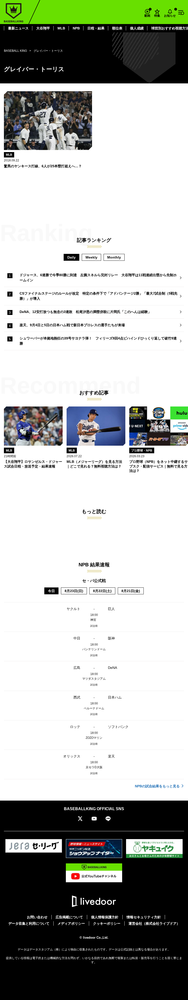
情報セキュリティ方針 (144, 917)
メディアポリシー (71, 923)
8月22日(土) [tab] (102, 591)
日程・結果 (96, 28)
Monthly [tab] (114, 257)
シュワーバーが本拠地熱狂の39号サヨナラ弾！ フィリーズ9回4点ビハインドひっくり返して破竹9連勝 (98, 340)
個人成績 (137, 28)
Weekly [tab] (91, 257)
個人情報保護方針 (104, 917)
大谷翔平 (43, 28)
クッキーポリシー (106, 923)
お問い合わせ (37, 917)
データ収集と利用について (28, 923)
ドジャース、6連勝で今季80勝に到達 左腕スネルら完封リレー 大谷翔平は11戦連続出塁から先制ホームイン (98, 277)
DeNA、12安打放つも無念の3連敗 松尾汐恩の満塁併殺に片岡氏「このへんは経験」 (85, 312)
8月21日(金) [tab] (130, 591)
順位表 (117, 28)
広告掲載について (69, 917)
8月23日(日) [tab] (74, 591)
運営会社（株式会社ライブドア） (154, 923)
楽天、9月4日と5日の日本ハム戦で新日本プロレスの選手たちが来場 (72, 325)
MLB (61, 28)
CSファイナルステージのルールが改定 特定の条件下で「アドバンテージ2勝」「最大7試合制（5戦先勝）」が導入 (98, 295)
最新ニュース (18, 28)
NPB (76, 28)
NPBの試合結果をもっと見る (157, 786)
